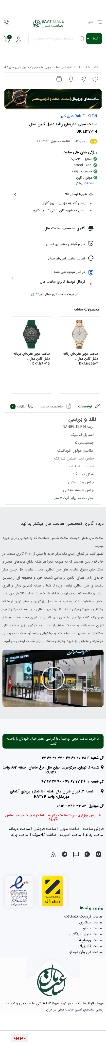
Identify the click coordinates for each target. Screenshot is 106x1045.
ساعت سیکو (93, 928)
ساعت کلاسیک (44, 835)
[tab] (89, 407)
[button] (53, 678)
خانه (96, 67)
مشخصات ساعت (52, 406)
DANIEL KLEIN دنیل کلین (76, 67)
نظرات (19, 406)
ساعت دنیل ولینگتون (86, 934)
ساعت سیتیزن (91, 922)
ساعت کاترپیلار (90, 946)
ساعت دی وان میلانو (86, 952)
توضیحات (85, 406)
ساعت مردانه (19, 829)
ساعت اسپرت (71, 835)
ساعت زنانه (94, 835)
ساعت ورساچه (91, 940)
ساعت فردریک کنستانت (83, 916)
